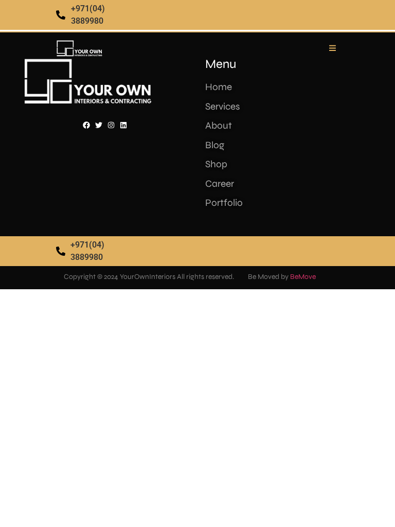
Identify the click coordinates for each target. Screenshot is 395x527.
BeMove (303, 276)
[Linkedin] (123, 125)
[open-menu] (333, 48)
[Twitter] (98, 125)
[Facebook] (86, 125)
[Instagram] (111, 125)
